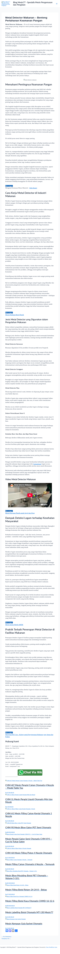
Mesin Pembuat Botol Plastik (14, 315)
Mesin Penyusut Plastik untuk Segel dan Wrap (20, 513)
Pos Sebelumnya (6, 936)
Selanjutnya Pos (6, 938)
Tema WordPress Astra (51, 947)
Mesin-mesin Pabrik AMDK (14, 624)
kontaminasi (37, 464)
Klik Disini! (33, 188)
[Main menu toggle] (56, 3)
